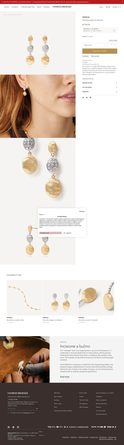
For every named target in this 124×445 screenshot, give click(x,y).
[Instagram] (13, 427)
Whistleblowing (103, 437)
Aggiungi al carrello (100, 51)
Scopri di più (64, 377)
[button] (42, 214)
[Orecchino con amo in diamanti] (96, 298)
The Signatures (83, 403)
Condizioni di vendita (83, 437)
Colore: (84, 36)
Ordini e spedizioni (101, 400)
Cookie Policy (73, 437)
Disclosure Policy (112, 437)
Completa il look (14, 275)
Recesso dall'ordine (101, 403)
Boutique (56, 400)
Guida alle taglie (113, 40)
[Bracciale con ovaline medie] (24, 298)
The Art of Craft (83, 400)
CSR (115, 439)
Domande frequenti (101, 414)
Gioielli (81, 396)
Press (55, 407)
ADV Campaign (83, 407)
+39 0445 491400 (13, 399)
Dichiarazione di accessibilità (106, 439)
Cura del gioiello (87, 87)
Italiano (41, 435)
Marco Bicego (58, 396)
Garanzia (98, 407)
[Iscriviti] (37, 408)
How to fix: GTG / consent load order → (78, 2)
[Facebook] (9, 427)
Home (5, 14)
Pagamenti (85, 91)
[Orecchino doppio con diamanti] (60, 298)
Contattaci (85, 56)
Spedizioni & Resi (87, 83)
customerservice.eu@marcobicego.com (19, 396)
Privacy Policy (65, 437)
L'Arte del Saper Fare (27, 7)
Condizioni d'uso (94, 437)
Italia (40, 431)
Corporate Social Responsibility (63, 410)
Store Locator (95, 56)
